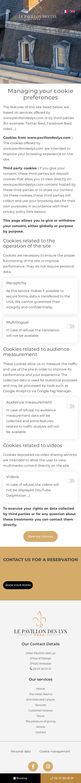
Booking (21, 778)
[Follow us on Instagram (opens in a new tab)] (48, 766)
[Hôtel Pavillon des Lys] (8, 12)
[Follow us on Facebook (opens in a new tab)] (33, 766)
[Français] (65, 11)
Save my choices (40, 536)
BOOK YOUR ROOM (18, 585)
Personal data (21, 751)
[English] (73, 11)
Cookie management (54, 751)
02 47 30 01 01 (63, 778)
